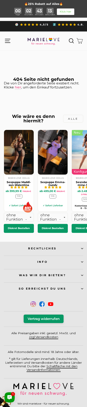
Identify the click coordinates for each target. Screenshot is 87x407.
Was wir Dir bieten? (42, 275)
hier (18, 87)
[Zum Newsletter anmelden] (20, 387)
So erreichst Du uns (42, 288)
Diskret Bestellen (19, 228)
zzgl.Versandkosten (43, 337)
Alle (73, 118)
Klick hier (65, 11)
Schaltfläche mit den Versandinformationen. (52, 368)
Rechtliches (42, 248)
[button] (18, 187)
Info (42, 261)
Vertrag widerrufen (44, 319)
